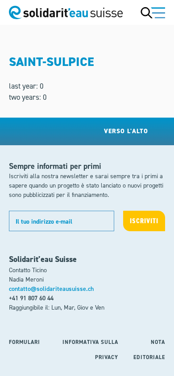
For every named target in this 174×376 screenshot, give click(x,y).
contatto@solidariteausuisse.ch (51, 289)
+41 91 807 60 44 (31, 298)
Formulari (24, 342)
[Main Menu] (153, 12)
